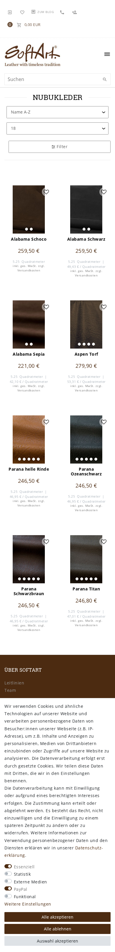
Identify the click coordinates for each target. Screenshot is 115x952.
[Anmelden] (10, 12)
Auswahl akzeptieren (57, 941)
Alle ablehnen (57, 929)
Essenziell (24, 867)
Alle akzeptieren (57, 917)
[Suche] (104, 79)
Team (10, 690)
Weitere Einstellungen (27, 904)
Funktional (25, 896)
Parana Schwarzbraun (29, 591)
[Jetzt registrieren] (75, 12)
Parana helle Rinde (29, 469)
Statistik (22, 874)
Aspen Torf (86, 354)
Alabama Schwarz (86, 239)
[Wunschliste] (22, 12)
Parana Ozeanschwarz (86, 471)
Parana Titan (86, 589)
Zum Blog (45, 12)
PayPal (20, 889)
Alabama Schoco (29, 239)
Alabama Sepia (29, 354)
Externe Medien (30, 882)
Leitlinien (14, 683)
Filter (61, 146)
